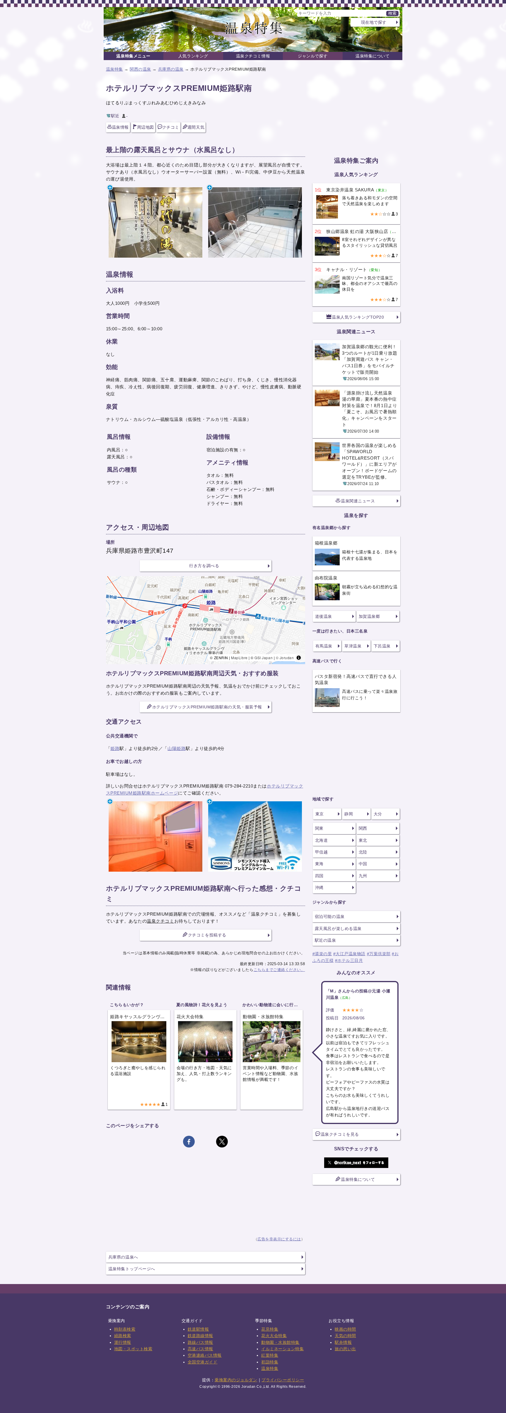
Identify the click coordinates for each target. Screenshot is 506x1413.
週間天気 (195, 127)
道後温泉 (323, 616)
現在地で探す (374, 22)
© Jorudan (285, 657)
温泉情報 (120, 127)
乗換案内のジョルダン (236, 1380)
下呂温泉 (382, 646)
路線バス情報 (200, 1342)
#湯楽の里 (322, 953)
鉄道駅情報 (198, 1329)
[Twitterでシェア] (222, 1141)
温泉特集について (372, 56)
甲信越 (321, 852)
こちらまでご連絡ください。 (279, 969)
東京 (319, 814)
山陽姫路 (176, 748)
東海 (319, 863)
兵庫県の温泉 (171, 69)
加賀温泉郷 (369, 616)
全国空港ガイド (203, 1362)
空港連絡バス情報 (205, 1355)
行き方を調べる (204, 565)
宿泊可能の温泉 (330, 916)
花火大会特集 (274, 1335)
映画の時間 (345, 1329)
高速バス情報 (200, 1348)
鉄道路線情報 (200, 1335)
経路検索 (122, 1335)
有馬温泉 (323, 646)
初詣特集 (269, 1362)
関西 (363, 828)
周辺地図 (145, 127)
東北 (363, 840)
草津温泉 (352, 646)
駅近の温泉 (325, 940)
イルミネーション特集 (282, 1348)
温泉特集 (114, 69)
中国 (363, 863)
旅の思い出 (345, 1348)
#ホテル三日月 (349, 960)
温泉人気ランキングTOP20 (358, 317)
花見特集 (269, 1329)
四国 (319, 875)
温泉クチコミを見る (340, 1134)
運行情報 (122, 1342)
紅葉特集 (269, 1355)
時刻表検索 (125, 1329)
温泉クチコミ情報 (253, 56)
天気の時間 (345, 1335)
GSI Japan (263, 657)
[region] (205, 620)
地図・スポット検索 (133, 1348)
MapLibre (239, 657)
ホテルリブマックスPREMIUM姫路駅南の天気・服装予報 (207, 707)
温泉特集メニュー (133, 56)
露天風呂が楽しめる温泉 (338, 928)
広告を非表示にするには (279, 1239)
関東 (319, 828)
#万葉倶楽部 (379, 953)
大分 (378, 814)
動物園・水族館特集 (280, 1342)
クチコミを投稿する (207, 935)
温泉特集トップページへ (131, 1268)
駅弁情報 (343, 1342)
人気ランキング (193, 56)
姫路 (114, 748)
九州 (363, 875)
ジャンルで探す (313, 56)
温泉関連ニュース (358, 501)
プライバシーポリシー (282, 1380)
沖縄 (319, 887)
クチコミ (170, 127)
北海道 (321, 840)
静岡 (348, 814)
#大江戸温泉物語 (349, 953)
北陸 (363, 852)
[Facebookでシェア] (189, 1141)
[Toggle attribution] (298, 657)
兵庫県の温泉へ (123, 1257)
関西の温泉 (140, 69)
